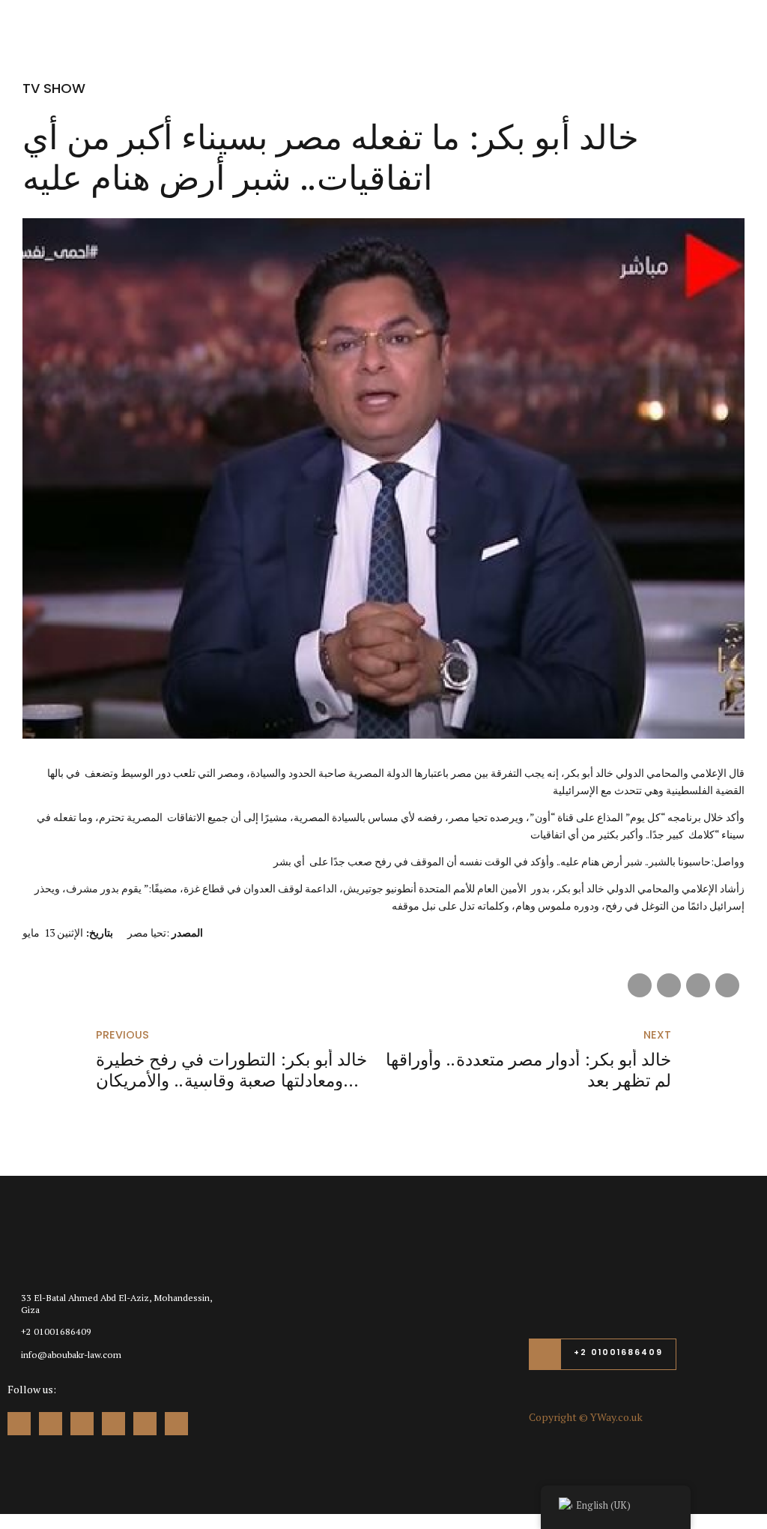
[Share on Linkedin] (698, 985)
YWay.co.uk (616, 1417)
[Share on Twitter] (669, 985)
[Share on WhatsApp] (727, 985)
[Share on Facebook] (640, 985)
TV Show (53, 88)
